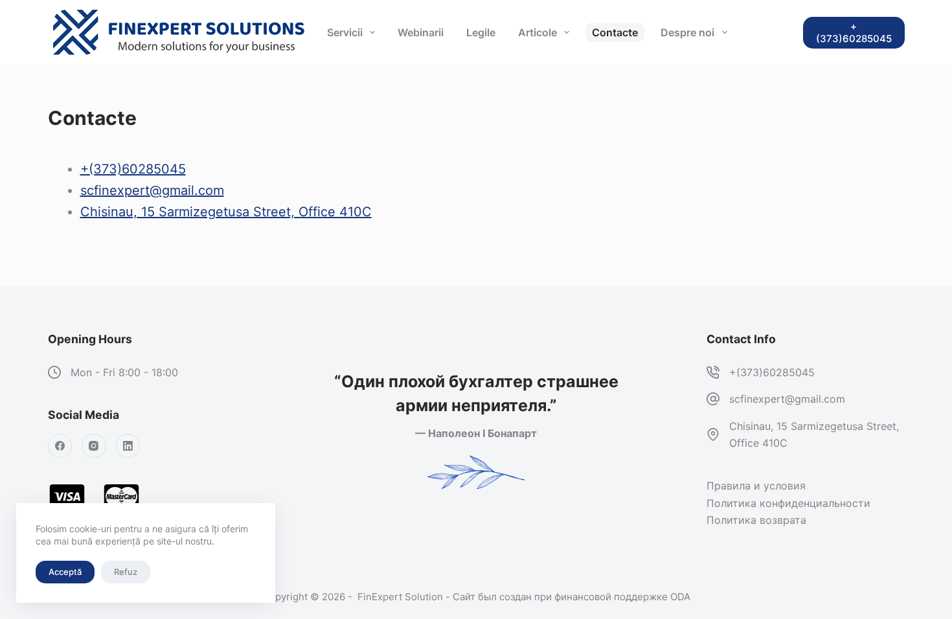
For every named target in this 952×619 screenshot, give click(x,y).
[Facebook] (60, 446)
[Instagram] (94, 446)
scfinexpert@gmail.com (152, 190)
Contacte (615, 32)
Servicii (345, 32)
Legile (480, 32)
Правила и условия (756, 485)
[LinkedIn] (128, 446)
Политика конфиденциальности (788, 503)
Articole (537, 32)
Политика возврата (756, 519)
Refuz (125, 572)
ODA (680, 597)
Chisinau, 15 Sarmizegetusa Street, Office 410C (226, 211)
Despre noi (687, 32)
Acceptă (65, 572)
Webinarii (421, 32)
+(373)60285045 (133, 169)
